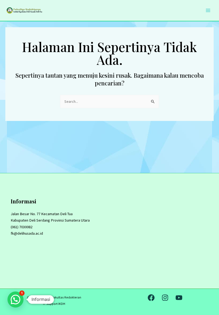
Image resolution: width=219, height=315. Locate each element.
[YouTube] (178, 297)
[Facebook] (151, 297)
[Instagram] (165, 297)
